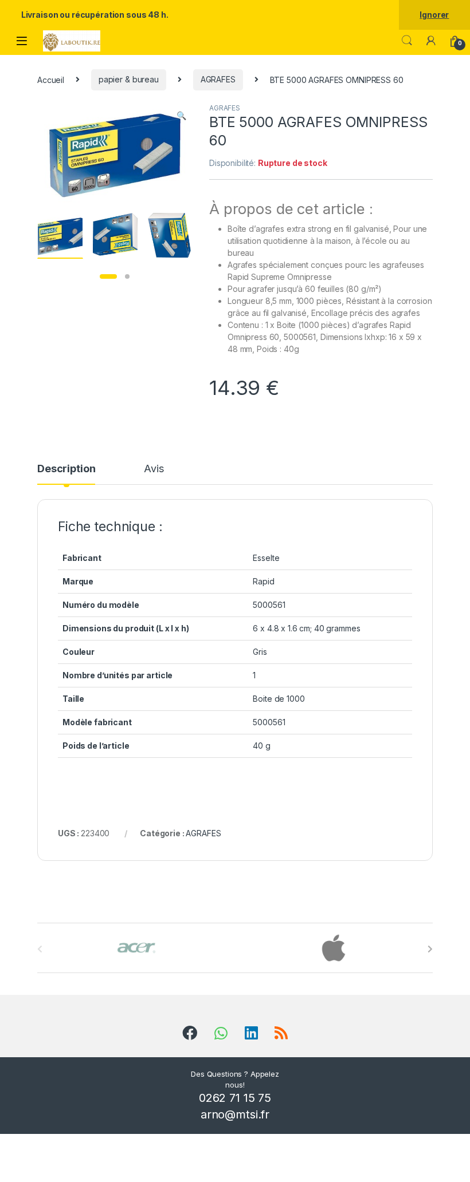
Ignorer (434, 14)
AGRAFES (218, 79)
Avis (153, 469)
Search (407, 40)
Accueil (50, 79)
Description (66, 469)
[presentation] (430, 949)
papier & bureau (129, 79)
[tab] (66, 474)
